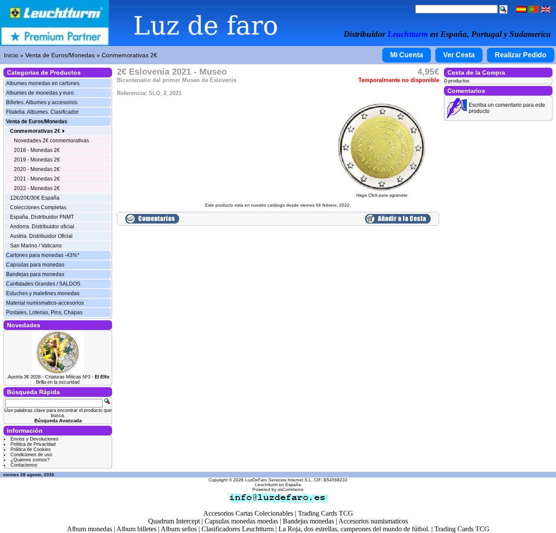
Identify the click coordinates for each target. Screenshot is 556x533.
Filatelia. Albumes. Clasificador (42, 112)
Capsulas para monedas (35, 265)
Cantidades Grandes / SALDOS (43, 284)
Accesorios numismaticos (373, 521)
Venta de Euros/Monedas (60, 55)
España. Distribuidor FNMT (42, 217)
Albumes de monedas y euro (40, 93)
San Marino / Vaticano (36, 246)
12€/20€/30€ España (35, 198)
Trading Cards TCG (325, 513)
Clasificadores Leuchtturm (238, 529)
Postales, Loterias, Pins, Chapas (44, 312)
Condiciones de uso (31, 454)
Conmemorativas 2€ (129, 55)
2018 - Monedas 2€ (37, 150)
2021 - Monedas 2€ (37, 179)
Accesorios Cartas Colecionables (248, 513)
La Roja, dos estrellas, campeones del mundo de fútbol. (354, 529)
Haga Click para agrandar (381, 195)
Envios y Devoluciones (34, 438)
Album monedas (89, 529)
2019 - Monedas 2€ (37, 160)
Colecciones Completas (38, 207)
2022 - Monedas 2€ (37, 188)
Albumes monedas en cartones (42, 83)
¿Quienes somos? (30, 459)
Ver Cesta (459, 55)
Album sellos (179, 529)
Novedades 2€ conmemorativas (51, 141)
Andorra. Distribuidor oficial (42, 227)
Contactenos (23, 464)
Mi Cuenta (406, 55)
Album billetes (136, 529)
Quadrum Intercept (174, 521)
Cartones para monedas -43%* (42, 255)
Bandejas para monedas (35, 274)
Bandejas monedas (308, 521)
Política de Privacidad (33, 444)
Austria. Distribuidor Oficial (41, 236)
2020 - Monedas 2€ (37, 169)
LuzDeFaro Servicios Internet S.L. (279, 479)
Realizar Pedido (520, 55)
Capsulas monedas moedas (241, 521)
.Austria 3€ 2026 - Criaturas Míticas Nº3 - (58, 376)
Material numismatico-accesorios (45, 303)
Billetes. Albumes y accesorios (41, 102)
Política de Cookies (30, 449)
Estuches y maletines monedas (42, 293)
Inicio (11, 55)
